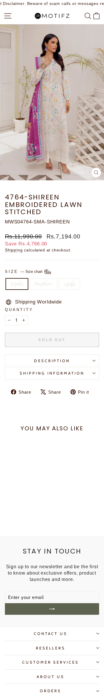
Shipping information (52, 373)
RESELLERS (51, 648)
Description (52, 360)
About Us (50, 676)
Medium (43, 284)
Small (16, 284)
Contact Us (51, 633)
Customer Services (50, 662)
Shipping (14, 250)
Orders (51, 690)
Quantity (19, 310)
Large (69, 284)
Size (24, 271)
